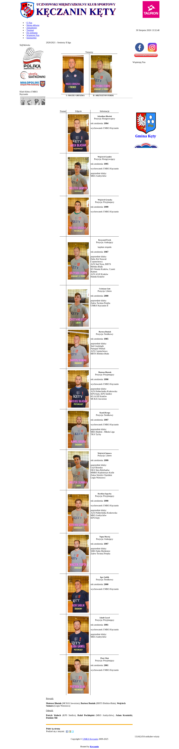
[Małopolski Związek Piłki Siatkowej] (32, 87)
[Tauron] (151, 9)
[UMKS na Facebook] (139, 47)
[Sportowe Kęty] (32, 105)
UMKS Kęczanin (90, 739)
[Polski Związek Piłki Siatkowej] (33, 69)
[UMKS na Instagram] (152, 47)
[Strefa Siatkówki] (32, 79)
